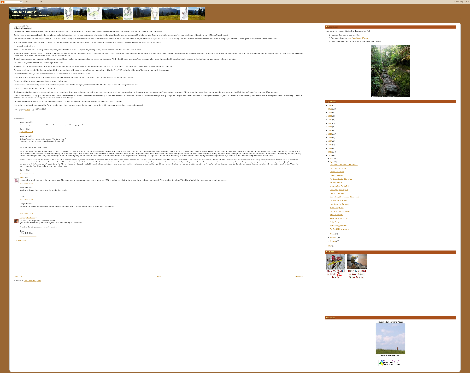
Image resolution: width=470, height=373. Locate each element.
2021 (330, 112)
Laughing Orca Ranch (27, 218)
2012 (330, 145)
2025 (330, 105)
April (332, 162)
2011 (330, 148)
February (333, 237)
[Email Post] (33, 109)
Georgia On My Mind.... (338, 193)
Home (159, 276)
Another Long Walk (26, 11)
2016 (330, 130)
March (332, 234)
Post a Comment (20, 240)
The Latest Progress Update (340, 211)
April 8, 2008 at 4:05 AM (26, 213)
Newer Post (18, 276)
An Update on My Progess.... (340, 218)
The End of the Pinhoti (338, 168)
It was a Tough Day (336, 208)
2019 (330, 120)
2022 (330, 109)
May (332, 158)
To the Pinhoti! (335, 222)
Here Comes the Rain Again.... (340, 204)
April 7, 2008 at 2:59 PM (26, 183)
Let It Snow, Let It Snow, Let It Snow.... (344, 165)
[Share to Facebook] (43, 109)
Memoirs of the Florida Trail (339, 186)
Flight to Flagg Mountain (338, 225)
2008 (330, 155)
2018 (330, 123)
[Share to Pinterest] (45, 109)
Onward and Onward (337, 172)
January (333, 241)
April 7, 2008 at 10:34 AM (27, 173)
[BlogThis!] (38, 109)
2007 (330, 246)
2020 (330, 116)
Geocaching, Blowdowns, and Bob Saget (344, 197)
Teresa (22, 177)
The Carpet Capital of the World (341, 179)
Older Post (299, 276)
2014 (330, 138)
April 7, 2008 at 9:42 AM (26, 132)
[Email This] (36, 109)
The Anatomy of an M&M (338, 200)
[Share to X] (40, 109)
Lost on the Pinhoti (336, 175)
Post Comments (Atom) (32, 281)
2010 (330, 152)
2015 (330, 134)
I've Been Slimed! (336, 182)
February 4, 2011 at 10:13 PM (28, 236)
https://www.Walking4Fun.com (358, 38)
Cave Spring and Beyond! (339, 190)
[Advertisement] (32, 258)
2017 (330, 127)
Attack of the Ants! (336, 215)
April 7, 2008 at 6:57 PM (26, 199)
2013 (330, 141)
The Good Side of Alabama (339, 229)
